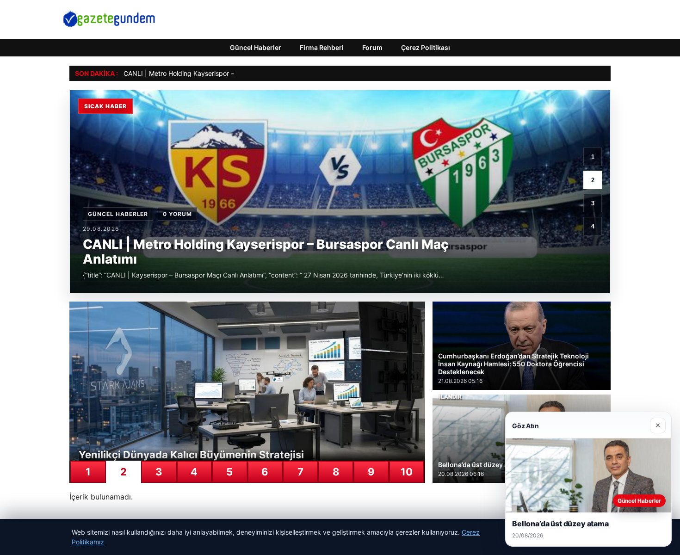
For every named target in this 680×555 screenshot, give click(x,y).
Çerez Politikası (425, 47)
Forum (372, 47)
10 (407, 472)
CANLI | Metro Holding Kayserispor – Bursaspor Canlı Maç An (216, 73)
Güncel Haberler (255, 47)
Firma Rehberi (322, 47)
